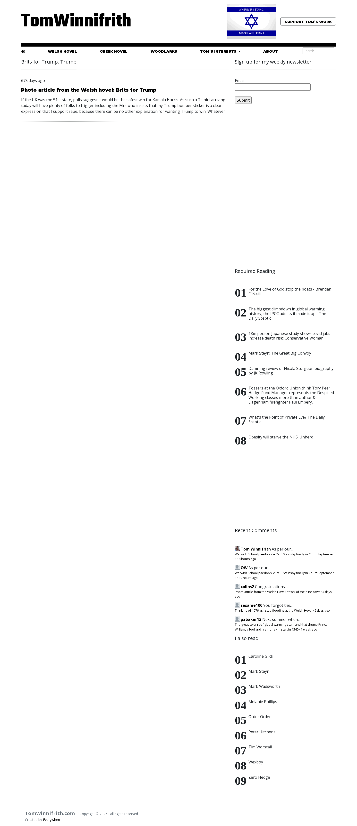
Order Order (259, 716)
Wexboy (255, 762)
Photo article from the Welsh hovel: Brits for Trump (88, 90)
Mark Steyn (258, 671)
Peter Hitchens (261, 732)
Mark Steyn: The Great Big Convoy (279, 353)
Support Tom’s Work (308, 22)
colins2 (247, 586)
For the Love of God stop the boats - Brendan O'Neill (289, 291)
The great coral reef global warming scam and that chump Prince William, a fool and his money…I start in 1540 (281, 626)
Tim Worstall (260, 747)
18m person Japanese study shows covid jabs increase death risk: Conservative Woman (289, 336)
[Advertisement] (271, 188)
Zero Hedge (259, 777)
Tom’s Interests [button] (219, 51)
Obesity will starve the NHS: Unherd (280, 437)
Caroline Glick (260, 656)
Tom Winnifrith (256, 549)
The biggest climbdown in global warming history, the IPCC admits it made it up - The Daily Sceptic (287, 313)
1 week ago (309, 629)
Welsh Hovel (62, 51)
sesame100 (251, 605)
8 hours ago (247, 559)
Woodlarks (164, 51)
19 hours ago (248, 577)
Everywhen (51, 819)
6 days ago (322, 610)
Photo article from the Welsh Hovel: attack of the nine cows (277, 592)
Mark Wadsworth (264, 686)
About (270, 51)
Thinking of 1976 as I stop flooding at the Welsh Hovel (273, 610)
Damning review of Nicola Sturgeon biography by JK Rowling (290, 371)
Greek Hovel (114, 51)
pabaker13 (251, 619)
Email (240, 80)
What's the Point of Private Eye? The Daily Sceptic (286, 419)
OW (244, 567)
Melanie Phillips (262, 701)
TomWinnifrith (71, 22)
